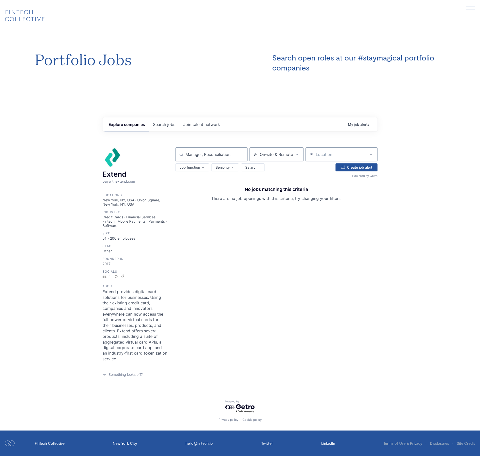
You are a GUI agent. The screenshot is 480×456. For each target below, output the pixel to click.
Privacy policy (228, 420)
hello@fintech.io (199, 443)
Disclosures (440, 443)
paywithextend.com (118, 181)
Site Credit (466, 443)
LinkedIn (328, 443)
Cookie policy (252, 420)
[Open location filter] (371, 154)
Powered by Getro (365, 176)
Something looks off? (125, 374)
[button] (192, 167)
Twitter (267, 443)
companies (126, 124)
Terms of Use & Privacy (403, 443)
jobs (164, 124)
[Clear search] (241, 154)
